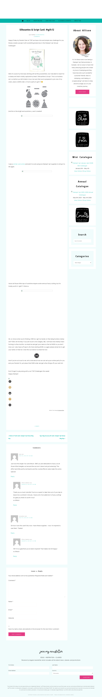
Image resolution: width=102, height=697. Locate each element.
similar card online (19, 164)
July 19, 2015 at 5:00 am (26, 455)
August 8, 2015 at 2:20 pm (29, 484)
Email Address (11, 670)
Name (10, 601)
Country (54, 670)
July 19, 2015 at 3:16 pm (25, 517)
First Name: (11, 665)
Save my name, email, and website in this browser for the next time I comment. (33, 629)
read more (82, 92)
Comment (12, 580)
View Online (78, 171)
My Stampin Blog (60, 410)
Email (10, 610)
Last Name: (55, 665)
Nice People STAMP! (51, 9)
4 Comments (37, 36)
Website (11, 618)
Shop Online (87, 171)
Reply (12, 476)
